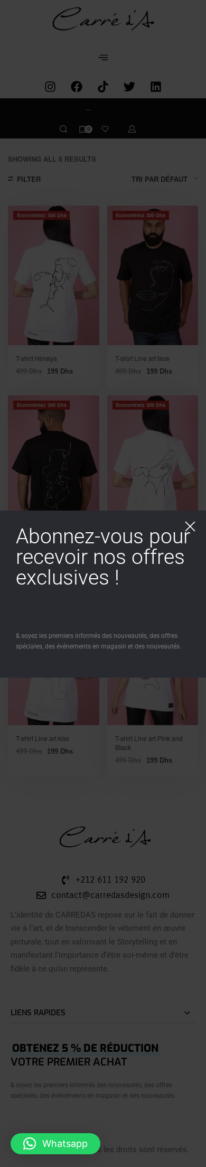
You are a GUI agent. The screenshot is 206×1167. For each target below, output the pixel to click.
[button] (55, 1143)
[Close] (190, 526)
